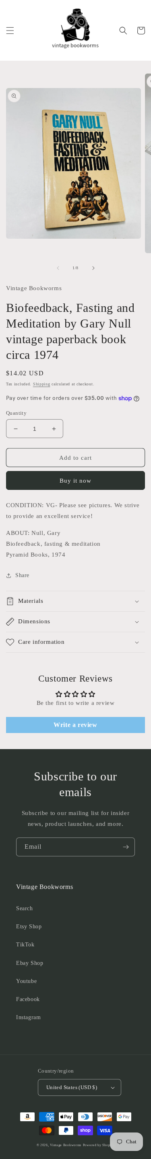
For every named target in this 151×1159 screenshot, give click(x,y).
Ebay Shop (29, 963)
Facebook (28, 999)
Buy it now (75, 480)
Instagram (28, 1017)
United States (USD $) (71, 1087)
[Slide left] (58, 268)
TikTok (25, 945)
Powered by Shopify (99, 1145)
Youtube (26, 981)
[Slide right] (93, 268)
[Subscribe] (125, 847)
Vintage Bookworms (65, 1145)
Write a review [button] (75, 724)
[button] (10, 30)
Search (24, 908)
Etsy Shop (28, 927)
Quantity (16, 413)
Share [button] (22, 575)
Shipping (41, 384)
